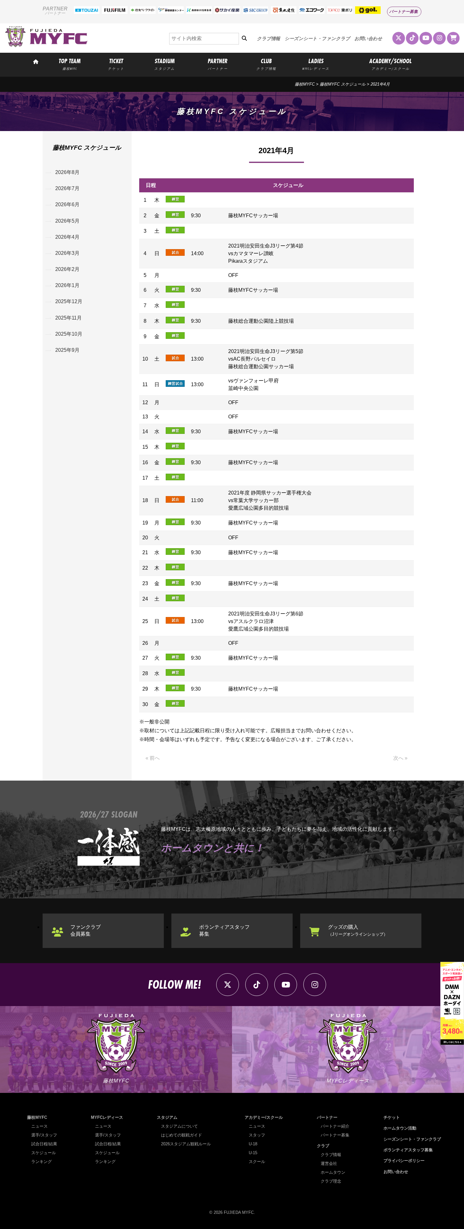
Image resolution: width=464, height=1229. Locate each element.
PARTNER (218, 64)
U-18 (253, 1144)
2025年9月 (67, 350)
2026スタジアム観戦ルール (186, 1144)
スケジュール (43, 1152)
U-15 (253, 1152)
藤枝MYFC (305, 84)
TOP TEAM (69, 64)
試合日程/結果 (44, 1144)
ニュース (39, 1126)
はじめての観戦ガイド (181, 1135)
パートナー (327, 1117)
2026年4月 (67, 237)
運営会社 (329, 1163)
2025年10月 (68, 334)
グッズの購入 (358, 930)
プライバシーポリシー (404, 1160)
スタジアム (167, 1117)
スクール (257, 1161)
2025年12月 (68, 301)
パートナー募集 (403, 11)
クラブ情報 (268, 38)
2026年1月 (67, 285)
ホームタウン (333, 1172)
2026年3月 (67, 253)
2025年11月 (68, 318)
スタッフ (257, 1135)
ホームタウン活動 (400, 1128)
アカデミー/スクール (264, 1117)
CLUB (266, 64)
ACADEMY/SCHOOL (390, 64)
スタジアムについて (179, 1126)
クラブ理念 (331, 1181)
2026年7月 (67, 188)
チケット (392, 1117)
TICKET (116, 64)
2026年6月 (67, 204)
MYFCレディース (107, 1117)
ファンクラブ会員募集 (85, 930)
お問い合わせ (368, 38)
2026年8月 (67, 172)
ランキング (41, 1161)
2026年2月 (67, 269)
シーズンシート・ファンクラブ (317, 38)
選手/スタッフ (44, 1135)
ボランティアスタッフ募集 (224, 930)
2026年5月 (67, 221)
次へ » (400, 758)
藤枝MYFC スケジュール (343, 84)
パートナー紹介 (335, 1126)
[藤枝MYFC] (46, 45)
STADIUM (164, 64)
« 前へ (153, 758)
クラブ (323, 1145)
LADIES (316, 64)
